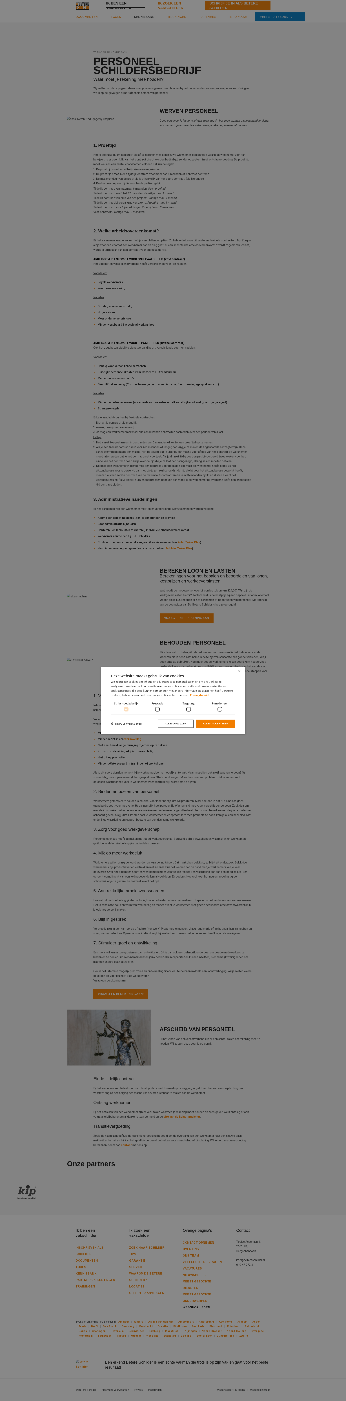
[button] (126, 724)
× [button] (239, 671)
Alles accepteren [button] (215, 723)
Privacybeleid (199, 695)
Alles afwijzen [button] (176, 723)
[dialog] (173, 700)
